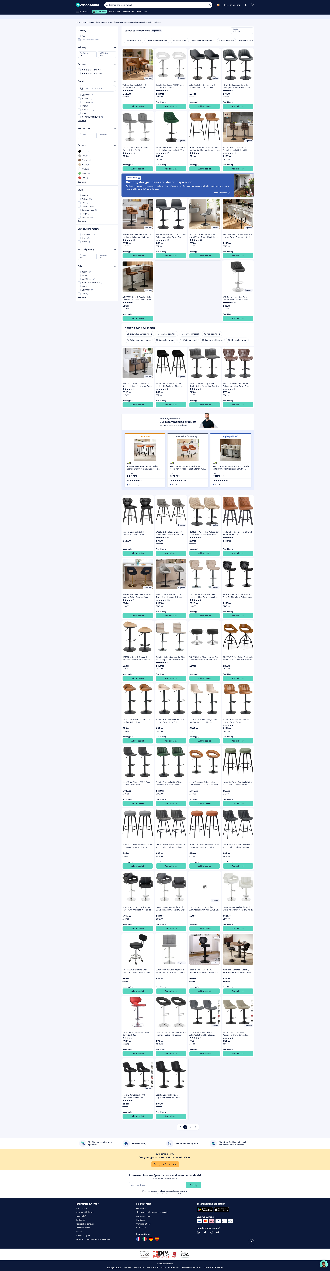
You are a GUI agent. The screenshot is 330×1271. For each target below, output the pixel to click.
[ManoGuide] (324, 1264)
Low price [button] (144, 436)
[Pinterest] (218, 1233)
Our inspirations (143, 1224)
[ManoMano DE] (151, 1239)
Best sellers (141, 1227)
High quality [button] (229, 436)
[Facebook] (205, 1233)
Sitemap (127, 1267)
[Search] (107, 5)
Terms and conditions (191, 1267)
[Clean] (209, 4)
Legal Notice (138, 1267)
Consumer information (213, 1267)
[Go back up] (251, 1242)
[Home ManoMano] (88, 5)
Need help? (81, 1216)
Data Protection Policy (156, 1267)
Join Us (79, 1231)
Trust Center (173, 1267)
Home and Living (88, 22)
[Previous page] (180, 1127)
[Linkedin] (199, 1233)
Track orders (81, 1208)
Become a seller (83, 1227)
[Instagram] (211, 1233)
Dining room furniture (104, 22)
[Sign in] (246, 5)
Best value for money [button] (186, 436)
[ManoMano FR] (138, 1239)
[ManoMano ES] (157, 1239)
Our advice (141, 1208)
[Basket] (252, 5)
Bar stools (139, 22)
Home (78, 22)
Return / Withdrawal (84, 1212)
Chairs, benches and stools (124, 22)
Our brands (141, 1220)
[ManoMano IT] (145, 1239)
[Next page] (196, 1127)
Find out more (183, 1194)
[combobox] (242, 31)
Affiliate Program (83, 1235)
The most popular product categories (152, 1212)
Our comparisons (143, 1216)
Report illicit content (84, 1224)
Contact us (80, 1220)
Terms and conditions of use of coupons (93, 1239)
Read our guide (220, 192)
